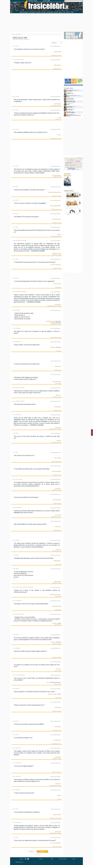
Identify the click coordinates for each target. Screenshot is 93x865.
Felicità (17, 129)
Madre (53, 171)
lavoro (16, 300)
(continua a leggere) (38, 251)
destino (81, 165)
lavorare (54, 305)
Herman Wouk (58, 366)
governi (26, 639)
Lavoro (17, 433)
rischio (40, 132)
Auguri (60, 12)
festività (80, 164)
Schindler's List (18, 341)
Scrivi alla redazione (63, 858)
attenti (36, 300)
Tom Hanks (52, 322)
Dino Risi (59, 795)
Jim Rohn (59, 234)
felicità (26, 132)
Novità (74, 858)
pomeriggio (59, 105)
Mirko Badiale (58, 707)
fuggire (27, 377)
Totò (47, 682)
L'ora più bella (18, 414)
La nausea (17, 96)
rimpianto (55, 827)
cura (28, 262)
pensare (16, 545)
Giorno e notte (18, 762)
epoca (58, 503)
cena (31, 313)
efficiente (40, 547)
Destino (17, 200)
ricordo (39, 753)
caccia (15, 486)
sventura (56, 423)
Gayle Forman (58, 515)
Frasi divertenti (49, 12)
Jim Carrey (54, 623)
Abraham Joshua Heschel (55, 594)
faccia (24, 115)
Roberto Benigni (57, 65)
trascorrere (40, 230)
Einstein (42, 173)
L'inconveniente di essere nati (21, 240)
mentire (21, 827)
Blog (72, 12)
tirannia (25, 249)
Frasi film (38, 12)
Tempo (17, 46)
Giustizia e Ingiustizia (20, 59)
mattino (26, 190)
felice (18, 216)
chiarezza (43, 249)
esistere (19, 751)
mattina (55, 195)
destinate (23, 572)
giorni (31, 392)
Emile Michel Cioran (56, 253)
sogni (19, 482)
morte (65, 158)
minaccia (57, 624)
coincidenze (57, 209)
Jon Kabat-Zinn (58, 304)
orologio (59, 670)
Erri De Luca (58, 395)
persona (21, 825)
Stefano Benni (58, 427)
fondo (53, 511)
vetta (40, 391)
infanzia (55, 254)
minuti (54, 236)
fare (20, 101)
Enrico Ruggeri (57, 457)
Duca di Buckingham (56, 381)
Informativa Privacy (19, 862)
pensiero (16, 829)
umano (42, 419)
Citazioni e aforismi (24, 12)
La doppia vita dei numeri (19, 387)
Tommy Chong (58, 526)
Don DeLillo (58, 549)
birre (28, 203)
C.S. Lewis (59, 117)
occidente (55, 55)
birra (54, 209)
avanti (42, 851)
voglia (17, 101)
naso (29, 621)
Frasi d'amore (32, 12)
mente (28, 486)
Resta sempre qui (18, 507)
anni (53, 138)
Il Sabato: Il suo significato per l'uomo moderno (24, 587)
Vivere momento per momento (20, 291)
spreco (57, 846)
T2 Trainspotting (18, 600)
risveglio (59, 337)
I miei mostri (17, 789)
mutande (43, 621)
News (52, 858)
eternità (55, 550)
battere (18, 558)
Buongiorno (18, 328)
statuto (47, 247)
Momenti (16, 568)
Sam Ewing (58, 440)
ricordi (59, 758)
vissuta (33, 751)
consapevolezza (54, 428)
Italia (22, 63)
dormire (55, 396)
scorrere (36, 243)
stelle (56, 391)
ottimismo (55, 337)
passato (16, 421)
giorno (56, 474)
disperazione (57, 410)
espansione (51, 281)
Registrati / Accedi (32, 0)
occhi (35, 392)
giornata (57, 516)
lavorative (16, 547)
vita (30, 345)
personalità (59, 236)
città (25, 497)
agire (56, 176)
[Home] (46, 5)
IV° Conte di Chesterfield (55, 264)
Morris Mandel (57, 406)
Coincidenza (42, 203)
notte (58, 396)
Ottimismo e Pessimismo (20, 401)
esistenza (30, 247)
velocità (43, 113)
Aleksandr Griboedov (56, 219)
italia (55, 68)
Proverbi (56, 12)
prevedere (44, 421)
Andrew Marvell (57, 560)
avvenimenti (57, 530)
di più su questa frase (55, 46)
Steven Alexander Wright (55, 205)
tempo (59, 55)
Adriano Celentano (52, 694)
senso (49, 300)
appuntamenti (55, 323)
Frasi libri (43, 12)
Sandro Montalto (57, 814)
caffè (55, 657)
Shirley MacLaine (57, 283)
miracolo (68, 158)
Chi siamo (41, 858)
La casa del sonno (18, 479)
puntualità (56, 461)
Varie (64, 12)
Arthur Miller (69, 100)
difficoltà (57, 369)
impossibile (17, 419)
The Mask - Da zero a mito (19, 614)
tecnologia (59, 305)
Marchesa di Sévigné (56, 471)
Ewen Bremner (55, 606)
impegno (54, 442)
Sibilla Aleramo (57, 581)
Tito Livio (59, 134)
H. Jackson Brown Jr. (56, 175)
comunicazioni (42, 298)
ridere (31, 379)
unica (26, 590)
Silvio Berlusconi (57, 740)
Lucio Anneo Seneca (57, 499)
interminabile (24, 298)
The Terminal (17, 310)
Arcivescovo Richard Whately (54, 192)
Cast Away (17, 634)
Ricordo (30, 249)
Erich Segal (58, 669)
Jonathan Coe (58, 488)
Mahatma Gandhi (57, 51)
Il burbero (17, 688)
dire (18, 169)
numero (56, 169)
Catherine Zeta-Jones (50, 321)
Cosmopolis (17, 540)
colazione (20, 680)
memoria (16, 755)
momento (48, 590)
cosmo (31, 638)
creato (37, 638)
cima (26, 391)
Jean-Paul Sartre (57, 103)
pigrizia (55, 105)
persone (23, 230)
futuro (58, 119)
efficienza (50, 305)
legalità (58, 68)
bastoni (31, 766)
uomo (18, 665)
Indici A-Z (68, 12)
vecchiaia (59, 818)
